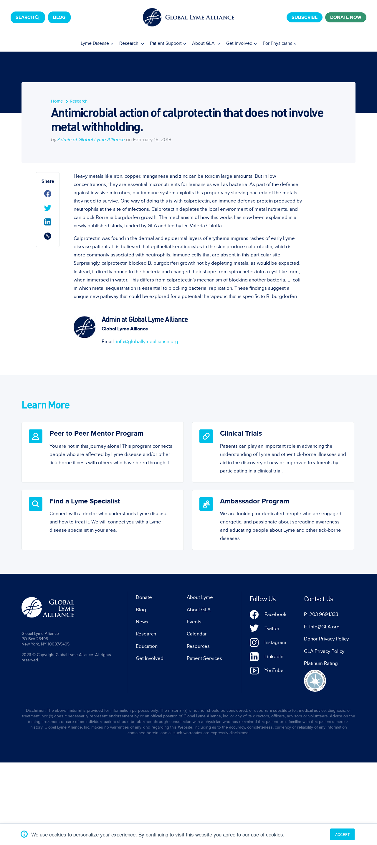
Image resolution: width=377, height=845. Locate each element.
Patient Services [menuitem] (204, 658)
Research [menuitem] (129, 43)
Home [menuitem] (57, 101)
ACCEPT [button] (342, 834)
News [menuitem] (142, 622)
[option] (103, 452)
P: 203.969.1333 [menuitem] (321, 614)
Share (48, 181)
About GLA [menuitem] (204, 43)
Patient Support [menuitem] (166, 43)
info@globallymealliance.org (147, 342)
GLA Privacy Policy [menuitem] (324, 651)
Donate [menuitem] (144, 597)
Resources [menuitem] (198, 646)
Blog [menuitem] (141, 610)
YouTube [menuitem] (274, 670)
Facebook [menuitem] (275, 614)
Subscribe (305, 17)
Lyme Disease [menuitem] (95, 43)
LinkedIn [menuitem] (273, 657)
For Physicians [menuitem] (277, 43)
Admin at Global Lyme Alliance (91, 140)
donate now (345, 17)
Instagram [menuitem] (275, 642)
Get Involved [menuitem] (239, 43)
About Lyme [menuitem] (200, 597)
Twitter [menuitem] (272, 629)
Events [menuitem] (194, 622)
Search (25, 17)
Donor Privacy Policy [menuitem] (326, 639)
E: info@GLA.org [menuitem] (322, 627)
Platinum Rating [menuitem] (321, 663)
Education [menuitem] (147, 646)
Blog (59, 17)
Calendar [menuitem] (197, 634)
